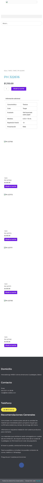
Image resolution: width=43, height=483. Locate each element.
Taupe (25, 108)
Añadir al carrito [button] (10, 186)
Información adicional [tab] (13, 98)
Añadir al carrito (18, 88)
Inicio (5, 70)
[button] (21, 16)
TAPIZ (10, 70)
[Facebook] (21, 465)
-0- (24, 122)
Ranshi (38, 481)
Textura (25, 104)
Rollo (24, 126)
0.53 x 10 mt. (27, 118)
